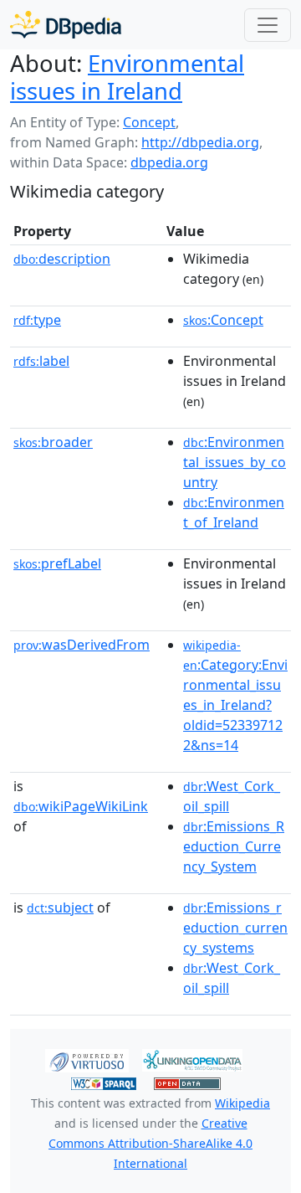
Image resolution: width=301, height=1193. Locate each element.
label (41, 361)
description (61, 258)
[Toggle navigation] (267, 25)
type (37, 320)
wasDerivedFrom (81, 644)
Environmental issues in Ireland (127, 77)
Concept (149, 122)
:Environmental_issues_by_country (234, 462)
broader (53, 442)
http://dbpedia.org (200, 142)
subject (60, 907)
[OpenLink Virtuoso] (87, 1059)
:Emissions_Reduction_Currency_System (233, 846)
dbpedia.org (169, 162)
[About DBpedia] (65, 25)
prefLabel (57, 563)
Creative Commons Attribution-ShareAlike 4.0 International (150, 1143)
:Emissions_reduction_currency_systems (235, 927)
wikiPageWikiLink (80, 806)
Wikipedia (242, 1103)
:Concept (223, 320)
